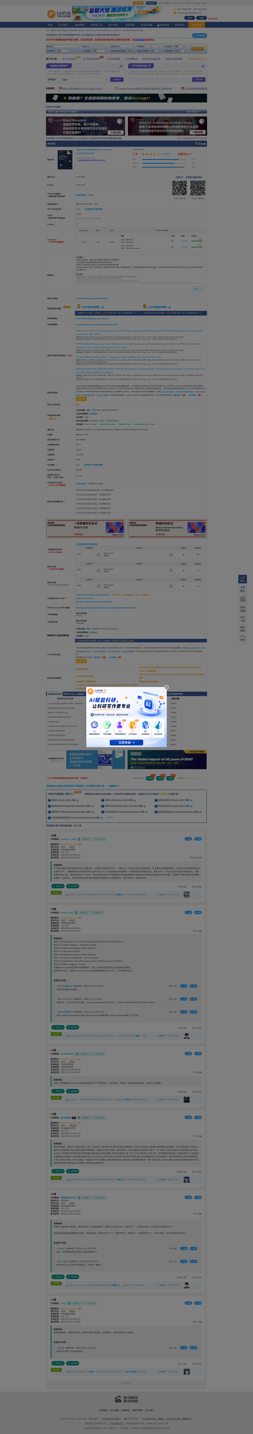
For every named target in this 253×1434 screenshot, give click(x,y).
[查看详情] (126, 716)
